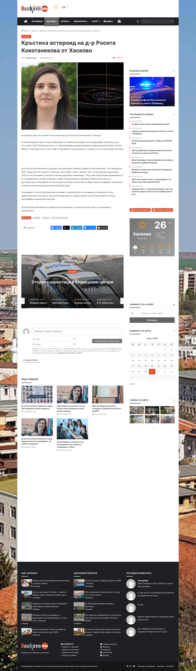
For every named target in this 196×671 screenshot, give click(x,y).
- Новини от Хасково (69, 647)
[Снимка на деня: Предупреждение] (167, 419)
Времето (106, 647)
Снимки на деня (109, 644)
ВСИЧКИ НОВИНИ (141, 210)
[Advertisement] (72, 464)
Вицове (105, 655)
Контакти (170, 666)
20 (152, 366)
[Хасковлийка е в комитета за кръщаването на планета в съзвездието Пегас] (72, 428)
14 (158, 361)
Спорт (95, 21)
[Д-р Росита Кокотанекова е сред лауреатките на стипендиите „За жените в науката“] (37, 427)
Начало (26, 31)
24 (133, 371)
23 (171, 366)
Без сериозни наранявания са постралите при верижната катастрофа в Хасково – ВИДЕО (103, 618)
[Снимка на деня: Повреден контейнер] (137, 419)
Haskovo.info (31, 58)
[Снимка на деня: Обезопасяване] (152, 419)
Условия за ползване (146, 666)
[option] (72, 281)
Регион (64, 21)
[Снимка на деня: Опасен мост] (137, 410)
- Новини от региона (70, 650)
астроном (45, 218)
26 (146, 371)
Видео (109, 21)
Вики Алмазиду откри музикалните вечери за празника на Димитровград (156, 100)
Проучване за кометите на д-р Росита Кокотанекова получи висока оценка (71, 408)
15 (165, 361)
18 (139, 366)
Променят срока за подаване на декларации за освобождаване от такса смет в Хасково (50, 618)
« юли (132, 384)
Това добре (143, 580)
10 (133, 361)
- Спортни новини (68, 655)
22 (165, 366)
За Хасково (107, 652)
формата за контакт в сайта (70, 353)
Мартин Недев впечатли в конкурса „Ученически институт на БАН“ (106, 408)
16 (171, 361)
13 (152, 361)
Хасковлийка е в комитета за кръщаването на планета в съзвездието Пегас (70, 444)
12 (146, 361)
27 (152, 371)
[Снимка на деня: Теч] (152, 410)
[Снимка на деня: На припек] (167, 410)
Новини (38, 21)
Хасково (51, 21)
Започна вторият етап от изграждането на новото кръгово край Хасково (72, 282)
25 (139, 371)
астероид (36, 218)
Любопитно (80, 21)
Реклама (160, 666)
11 (139, 361)
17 (133, 366)
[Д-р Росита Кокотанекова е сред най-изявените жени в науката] (37, 394)
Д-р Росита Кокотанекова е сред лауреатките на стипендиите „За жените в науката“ (36, 441)
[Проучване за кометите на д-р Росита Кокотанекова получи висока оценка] (72, 394)
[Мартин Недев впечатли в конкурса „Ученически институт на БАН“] (108, 394)
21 (158, 366)
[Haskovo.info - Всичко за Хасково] (34, 9)
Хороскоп (106, 650)
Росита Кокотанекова (60, 218)
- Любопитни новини (70, 652)
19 (146, 366)
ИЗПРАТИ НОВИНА (163, 210)
